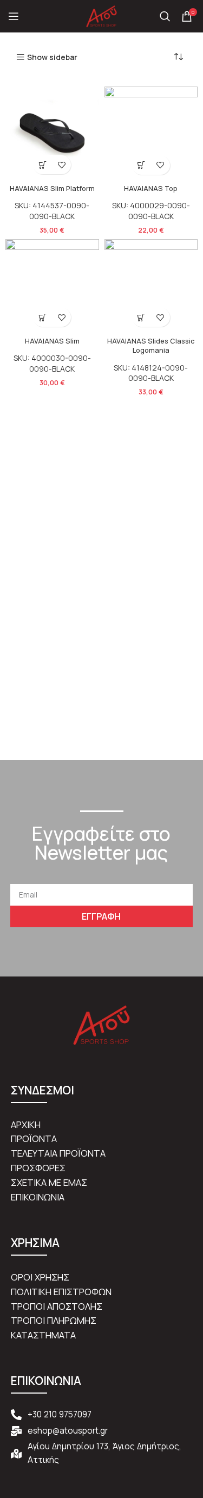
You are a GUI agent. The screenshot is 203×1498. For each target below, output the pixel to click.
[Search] (165, 16)
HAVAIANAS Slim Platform (52, 188)
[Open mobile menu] (13, 16)
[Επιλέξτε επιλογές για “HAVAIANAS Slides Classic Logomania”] (141, 317)
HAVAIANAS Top (151, 188)
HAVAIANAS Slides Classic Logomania (150, 345)
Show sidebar (52, 57)
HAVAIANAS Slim (52, 341)
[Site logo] (101, 15)
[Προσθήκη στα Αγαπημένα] (61, 164)
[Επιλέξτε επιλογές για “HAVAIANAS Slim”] (42, 317)
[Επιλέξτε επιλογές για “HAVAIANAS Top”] (141, 165)
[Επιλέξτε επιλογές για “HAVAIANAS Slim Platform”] (42, 164)
